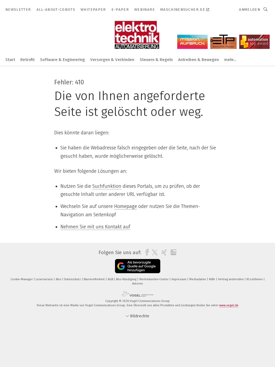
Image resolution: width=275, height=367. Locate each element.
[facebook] (146, 252)
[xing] (162, 252)
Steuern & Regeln (156, 59)
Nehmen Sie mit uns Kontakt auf (95, 227)
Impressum (179, 279)
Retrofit (27, 59)
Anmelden (249, 9)
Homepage (125, 206)
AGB (111, 279)
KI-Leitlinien (255, 279)
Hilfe (212, 279)
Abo (59, 279)
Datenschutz (73, 279)
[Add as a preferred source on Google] (137, 266)
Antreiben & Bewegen (198, 59)
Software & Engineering (62, 59)
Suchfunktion (106, 186)
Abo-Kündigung (126, 279)
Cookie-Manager (22, 279)
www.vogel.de (228, 305)
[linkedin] (172, 252)
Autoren (137, 283)
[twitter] (153, 252)
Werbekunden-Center (154, 279)
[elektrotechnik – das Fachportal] (10, 59)
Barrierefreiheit (95, 279)
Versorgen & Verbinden (112, 59)
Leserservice (45, 279)
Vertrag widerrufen (231, 279)
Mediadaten (198, 279)
